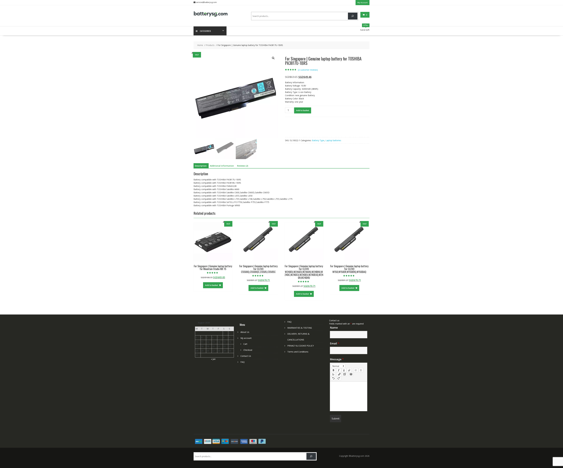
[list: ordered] (355, 370)
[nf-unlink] (344, 374)
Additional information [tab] (222, 165)
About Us (244, 332)
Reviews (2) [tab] (242, 165)
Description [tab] (201, 165)
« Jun (213, 359)
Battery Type (318, 140)
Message (337, 359)
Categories (205, 30)
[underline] (344, 370)
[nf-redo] (338, 378)
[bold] (333, 370)
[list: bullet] (361, 370)
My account (246, 338)
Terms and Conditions (297, 351)
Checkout (247, 350)
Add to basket (302, 110)
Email (334, 343)
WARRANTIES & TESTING (299, 327)
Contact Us (245, 356)
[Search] (352, 16)
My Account (362, 2)
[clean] (349, 370)
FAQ (242, 362)
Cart (245, 344)
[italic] (338, 370)
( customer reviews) (308, 69)
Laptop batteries (333, 140)
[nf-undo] (333, 378)
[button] (273, 58)
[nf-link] (339, 374)
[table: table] (351, 374)
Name (334, 327)
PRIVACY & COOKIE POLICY (300, 345)
